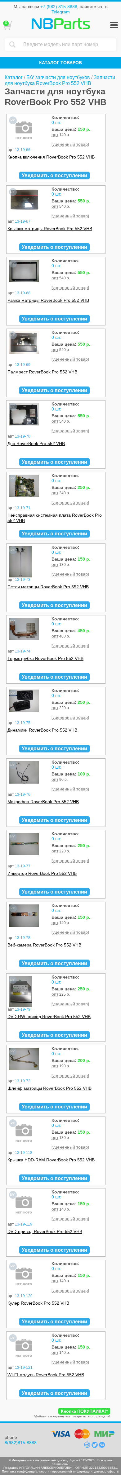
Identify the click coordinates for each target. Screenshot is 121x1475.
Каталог (14, 77)
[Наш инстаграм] (88, 1446)
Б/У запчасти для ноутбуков (58, 77)
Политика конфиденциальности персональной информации (47, 1471)
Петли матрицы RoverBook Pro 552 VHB (48, 586)
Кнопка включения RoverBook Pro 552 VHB (51, 156)
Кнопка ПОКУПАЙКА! (84, 1411)
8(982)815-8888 (21, 1442)
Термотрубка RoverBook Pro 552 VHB (45, 658)
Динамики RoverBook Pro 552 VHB (42, 730)
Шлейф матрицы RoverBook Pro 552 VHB (49, 1088)
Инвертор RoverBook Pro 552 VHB (42, 873)
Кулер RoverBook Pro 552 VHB (38, 1303)
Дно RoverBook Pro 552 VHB (36, 443)
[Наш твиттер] (95, 1446)
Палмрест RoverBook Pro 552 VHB (42, 371)
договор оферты (106, 1471)
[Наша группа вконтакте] (102, 1446)
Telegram (61, 11)
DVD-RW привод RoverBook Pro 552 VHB (49, 1016)
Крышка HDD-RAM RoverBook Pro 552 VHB (51, 1159)
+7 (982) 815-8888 (58, 6)
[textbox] (68, 44)
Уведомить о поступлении (54, 175)
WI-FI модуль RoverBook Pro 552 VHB (45, 1374)
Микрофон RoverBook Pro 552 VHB (43, 801)
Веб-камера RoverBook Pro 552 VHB (44, 944)
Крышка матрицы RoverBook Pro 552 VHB (49, 228)
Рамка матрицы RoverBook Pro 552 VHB (48, 300)
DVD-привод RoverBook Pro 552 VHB (44, 1231)
